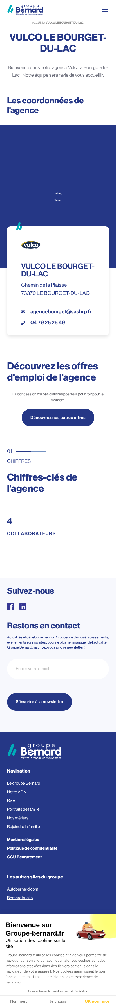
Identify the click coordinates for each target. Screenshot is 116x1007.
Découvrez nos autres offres (58, 418)
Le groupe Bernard (23, 783)
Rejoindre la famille (23, 827)
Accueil (38, 22)
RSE (11, 801)
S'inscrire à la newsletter (39, 702)
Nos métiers (17, 818)
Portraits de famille (23, 809)
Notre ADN (16, 792)
